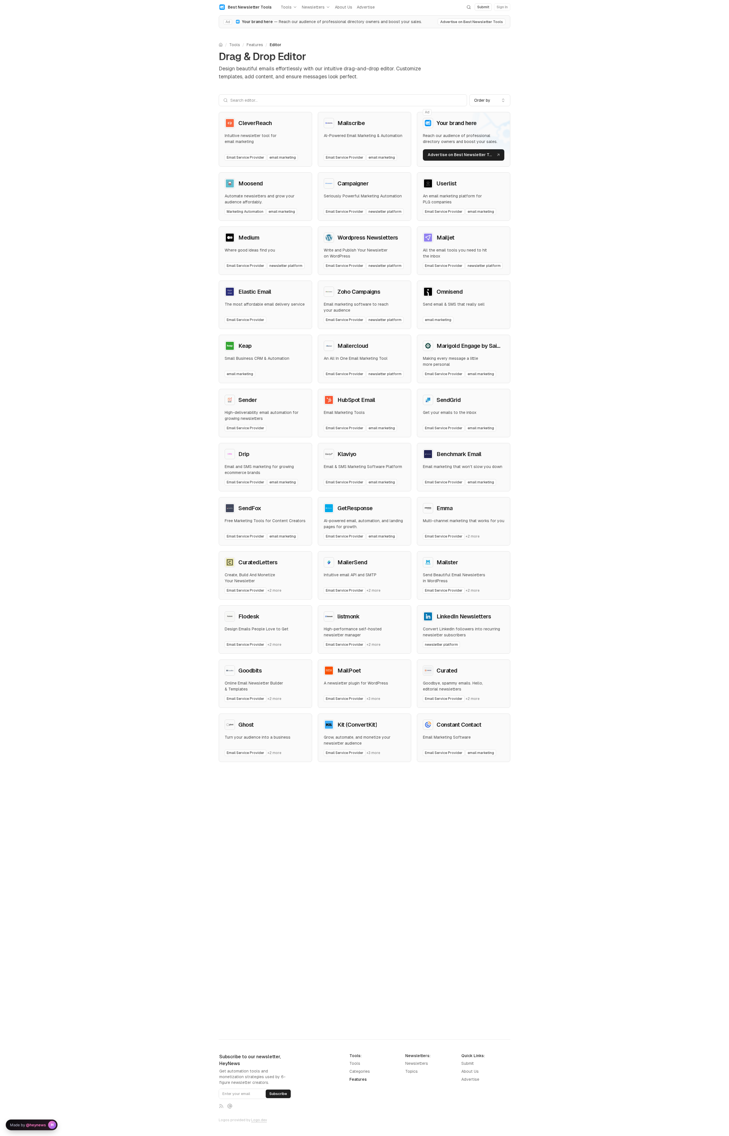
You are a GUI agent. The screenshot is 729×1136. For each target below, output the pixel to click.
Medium (248, 237)
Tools (286, 7)
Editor (275, 44)
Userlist (446, 183)
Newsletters (313, 7)
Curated (447, 670)
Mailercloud (352, 346)
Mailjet (445, 237)
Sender (247, 400)
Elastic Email (254, 292)
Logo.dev (259, 1120)
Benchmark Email (459, 454)
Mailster (447, 562)
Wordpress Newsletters (367, 237)
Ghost (246, 725)
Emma (444, 508)
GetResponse (355, 508)
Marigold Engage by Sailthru (472, 346)
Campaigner (352, 183)
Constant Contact (459, 725)
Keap (244, 346)
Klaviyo (346, 454)
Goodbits (250, 670)
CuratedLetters (257, 562)
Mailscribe (351, 123)
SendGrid (448, 400)
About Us (343, 7)
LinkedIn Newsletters (464, 616)
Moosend (250, 183)
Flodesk (248, 616)
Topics (411, 1071)
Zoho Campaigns (358, 292)
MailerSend (352, 562)
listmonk (348, 616)
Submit (467, 1063)
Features (255, 44)
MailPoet (349, 670)
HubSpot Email (356, 400)
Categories (359, 1071)
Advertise (366, 7)
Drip (243, 454)
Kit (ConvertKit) (357, 725)
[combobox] (489, 100)
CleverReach (255, 123)
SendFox (249, 508)
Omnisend (449, 292)
